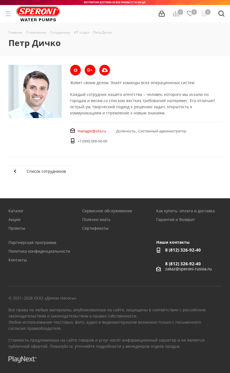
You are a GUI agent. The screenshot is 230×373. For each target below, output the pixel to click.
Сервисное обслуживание (107, 210)
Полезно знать (96, 219)
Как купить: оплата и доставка (185, 210)
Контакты (17, 260)
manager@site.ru (91, 130)
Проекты (16, 228)
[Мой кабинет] (162, 14)
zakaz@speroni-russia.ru (188, 268)
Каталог (16, 210)
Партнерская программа (32, 242)
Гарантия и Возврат (175, 219)
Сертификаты (95, 228)
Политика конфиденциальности (39, 251)
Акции (14, 219)
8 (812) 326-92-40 (183, 250)
